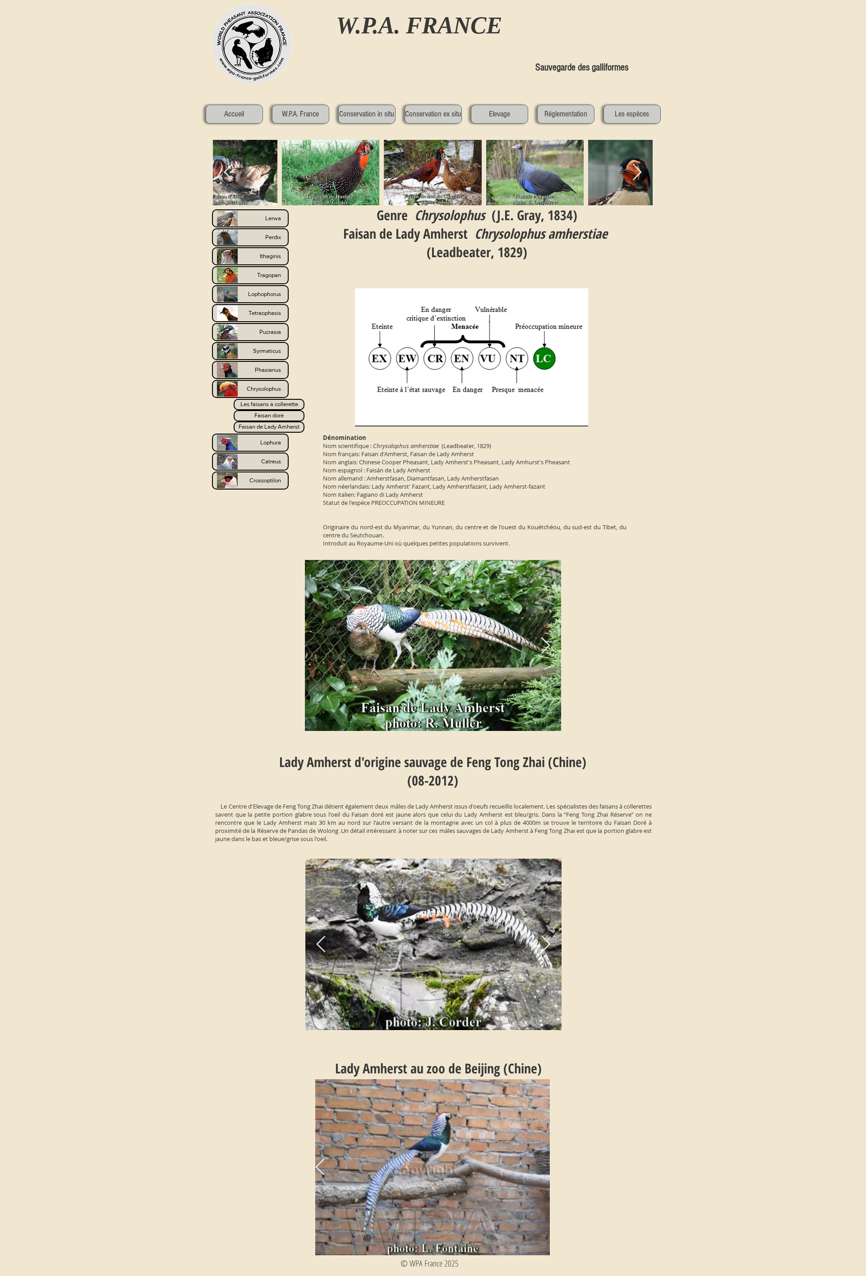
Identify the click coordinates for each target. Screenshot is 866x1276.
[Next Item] (545, 646)
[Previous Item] (321, 944)
